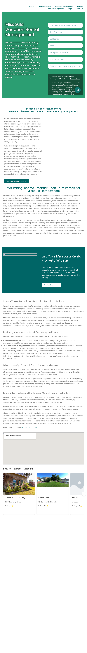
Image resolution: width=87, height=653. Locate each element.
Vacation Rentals (44, 6)
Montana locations (29, 427)
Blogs (70, 8)
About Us (79, 8)
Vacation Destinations (64, 6)
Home (31, 6)
